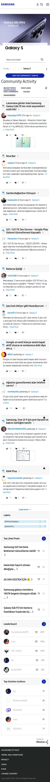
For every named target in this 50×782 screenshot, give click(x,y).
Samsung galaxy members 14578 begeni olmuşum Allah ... (20, 593)
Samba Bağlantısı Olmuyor (21, 193)
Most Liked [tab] (26, 88)
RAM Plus (11, 471)
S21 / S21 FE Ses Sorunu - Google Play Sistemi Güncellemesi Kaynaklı (27, 231)
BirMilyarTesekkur (12, 522)
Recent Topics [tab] (10, 88)
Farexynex (12, 238)
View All (25, 538)
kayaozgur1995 (14, 115)
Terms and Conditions (12, 755)
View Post (9, 129)
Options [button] (42, 69)
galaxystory (9, 526)
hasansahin (13, 200)
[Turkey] (7, 4)
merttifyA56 (13, 391)
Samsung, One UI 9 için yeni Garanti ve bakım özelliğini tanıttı (27, 421)
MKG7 (10, 354)
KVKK (3, 769)
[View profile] (3, 115)
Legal (4, 764)
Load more (23, 509)
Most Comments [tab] (11, 92)
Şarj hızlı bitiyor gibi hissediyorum (25, 305)
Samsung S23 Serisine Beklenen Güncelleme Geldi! (20, 548)
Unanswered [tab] (9, 95)
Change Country (9, 774)
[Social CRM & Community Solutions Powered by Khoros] (42, 741)
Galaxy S (36, 115)
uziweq (11, 163)
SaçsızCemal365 (15, 478)
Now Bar (11, 156)
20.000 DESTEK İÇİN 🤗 (17, 579)
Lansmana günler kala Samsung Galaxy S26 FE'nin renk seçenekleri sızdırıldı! (25, 106)
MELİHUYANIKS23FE (17, 429)
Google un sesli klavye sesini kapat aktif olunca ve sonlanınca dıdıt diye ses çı (26, 345)
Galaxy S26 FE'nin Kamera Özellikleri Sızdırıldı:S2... (18, 609)
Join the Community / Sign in (25, 76)
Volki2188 (12, 275)
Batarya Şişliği (14, 268)
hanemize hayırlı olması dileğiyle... (17, 567)
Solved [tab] (26, 92)
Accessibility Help (10, 750)
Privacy (5, 760)
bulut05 (11, 313)
